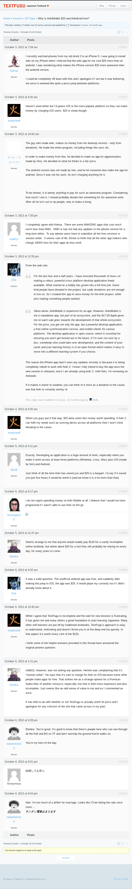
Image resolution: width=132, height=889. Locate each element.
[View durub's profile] (14, 453)
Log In (123, 6)
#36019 (123, 761)
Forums (17, 18)
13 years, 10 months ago (91, 25)
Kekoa (14, 70)
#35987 (123, 446)
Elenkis (13, 556)
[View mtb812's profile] (14, 222)
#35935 (123, 409)
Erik (14, 280)
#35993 (123, 532)
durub (14, 469)
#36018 (123, 720)
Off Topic (30, 18)
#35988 (123, 491)
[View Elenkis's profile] (14, 540)
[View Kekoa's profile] (14, 54)
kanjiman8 (14, 120)
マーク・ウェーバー (14, 160)
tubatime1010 (14, 746)
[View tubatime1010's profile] (14, 727)
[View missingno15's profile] (14, 498)
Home (6, 18)
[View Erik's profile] (14, 263)
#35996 (123, 569)
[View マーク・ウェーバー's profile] (14, 141)
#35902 (123, 97)
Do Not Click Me (121, 879)
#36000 (123, 606)
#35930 (123, 256)
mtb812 (13, 239)
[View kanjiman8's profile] (14, 104)
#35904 (123, 134)
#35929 (123, 215)
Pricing (112, 6)
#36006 (123, 661)
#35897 (123, 47)
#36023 (123, 793)
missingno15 (14, 517)
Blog (101, 6)
